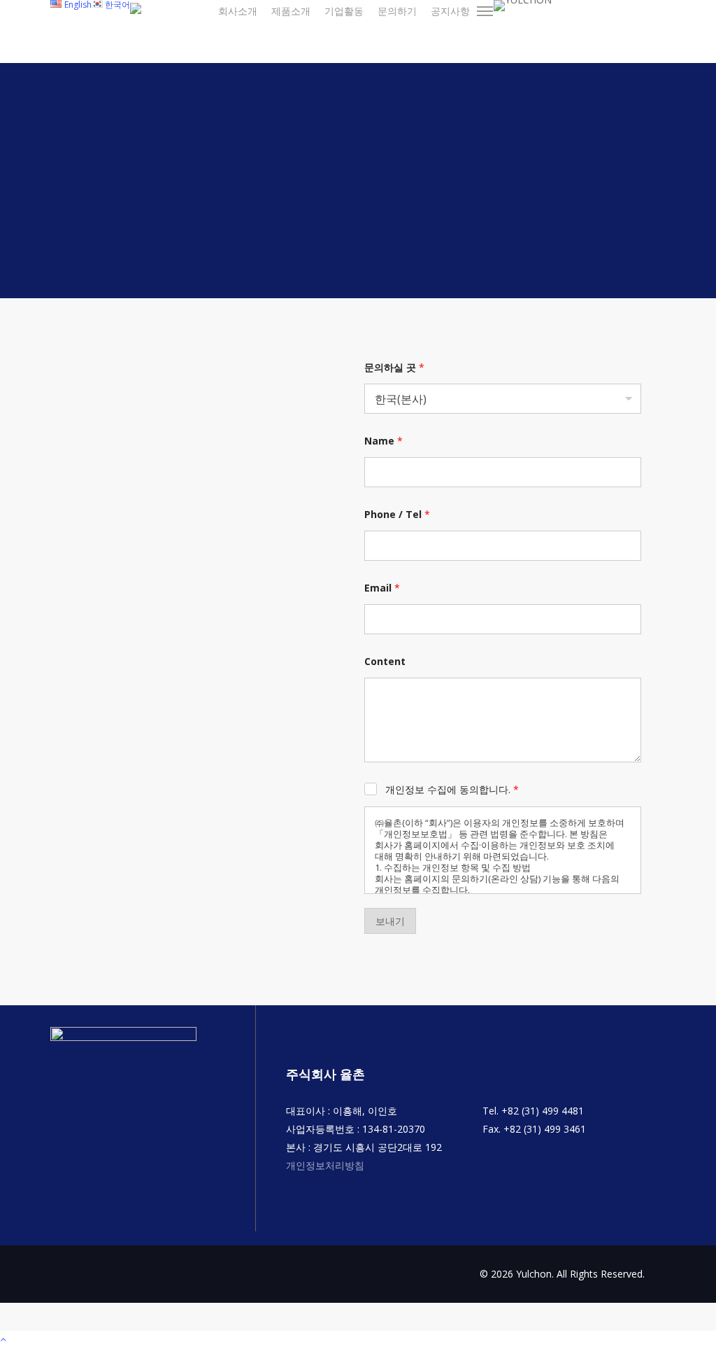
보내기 (390, 921)
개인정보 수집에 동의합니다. (452, 789)
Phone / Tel (397, 514)
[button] (485, 11)
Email (382, 588)
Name (383, 441)
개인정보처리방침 (325, 1165)
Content (385, 661)
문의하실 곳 (394, 367)
